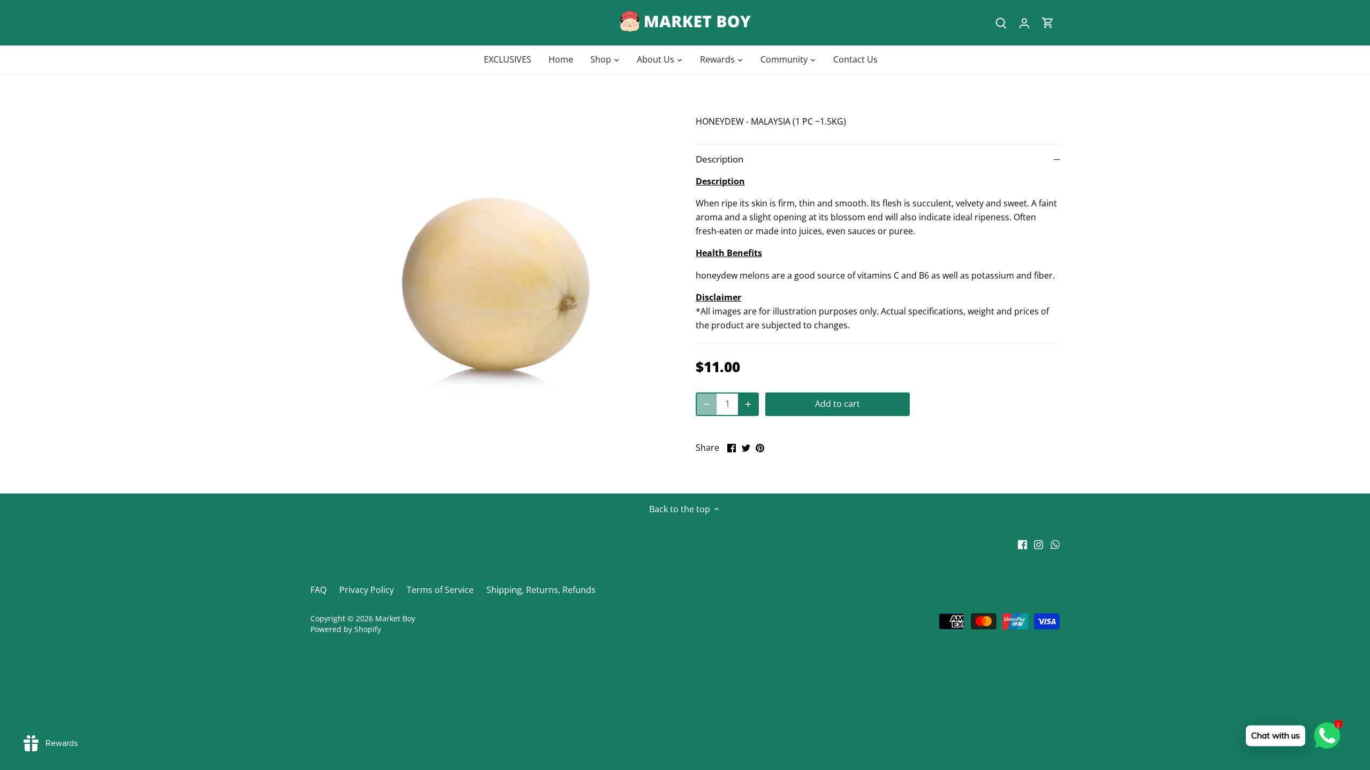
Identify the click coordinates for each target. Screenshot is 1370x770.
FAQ (318, 590)
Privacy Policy (366, 590)
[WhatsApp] (1055, 544)
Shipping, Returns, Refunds (541, 590)
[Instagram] (1038, 544)
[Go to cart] (1047, 22)
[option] (490, 283)
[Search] (1001, 22)
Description (719, 159)
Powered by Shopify (345, 629)
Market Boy (395, 618)
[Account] (1024, 22)
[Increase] (748, 404)
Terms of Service (440, 590)
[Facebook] (1022, 544)
